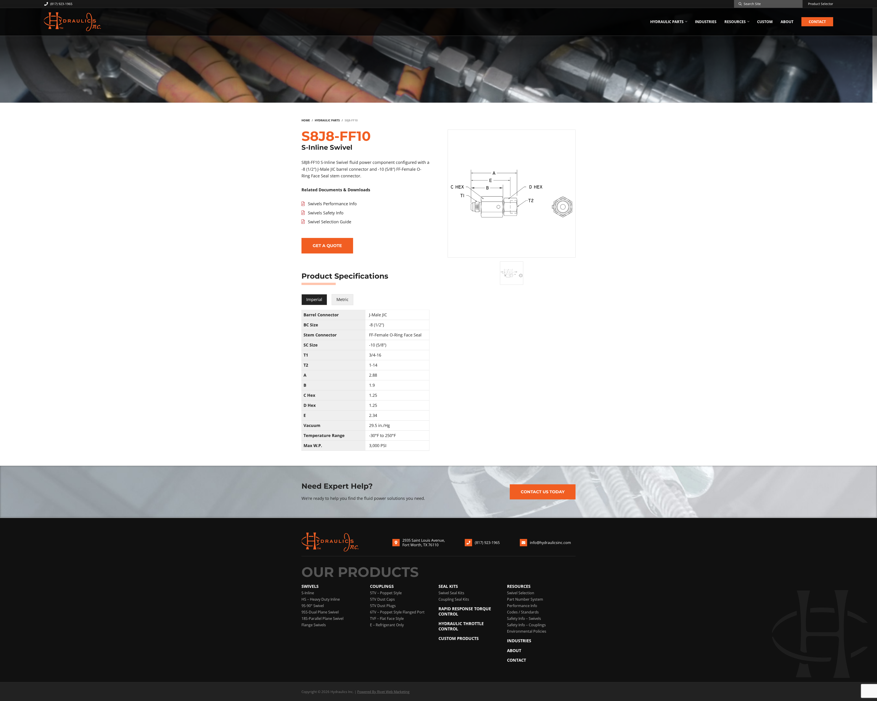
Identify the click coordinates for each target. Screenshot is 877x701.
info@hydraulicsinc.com (550, 542)
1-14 (373, 365)
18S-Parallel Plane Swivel (322, 618)
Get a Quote (327, 245)
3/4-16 (375, 355)
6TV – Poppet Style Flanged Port (397, 612)
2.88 (373, 375)
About (514, 650)
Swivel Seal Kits (451, 593)
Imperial (314, 299)
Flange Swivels (313, 625)
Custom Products (458, 638)
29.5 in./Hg (379, 425)
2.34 (373, 415)
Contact (516, 660)
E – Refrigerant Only (387, 625)
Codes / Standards (523, 612)
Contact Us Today (543, 491)
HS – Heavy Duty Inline (320, 599)
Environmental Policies (526, 631)
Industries (519, 640)
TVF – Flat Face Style (387, 618)
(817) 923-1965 (61, 4)
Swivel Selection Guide (329, 221)
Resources (519, 586)
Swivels (310, 586)
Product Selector (820, 4)
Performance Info (522, 605)
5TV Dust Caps (382, 599)
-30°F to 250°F (382, 435)
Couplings (382, 586)
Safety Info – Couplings (526, 625)
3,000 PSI (377, 445)
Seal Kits (448, 586)
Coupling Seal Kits (453, 599)
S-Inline (307, 593)
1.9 (372, 385)
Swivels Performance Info (332, 203)
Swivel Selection (520, 593)
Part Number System (525, 599)
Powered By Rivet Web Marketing (383, 691)
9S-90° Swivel (312, 605)
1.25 (373, 395)
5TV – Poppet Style (386, 593)
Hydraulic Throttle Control (461, 626)
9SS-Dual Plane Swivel (320, 612)
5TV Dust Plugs (383, 605)
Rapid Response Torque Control (464, 611)
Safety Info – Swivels (524, 618)
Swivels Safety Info (325, 213)
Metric (342, 299)
